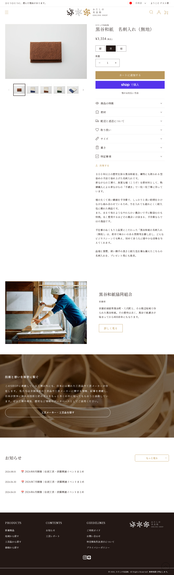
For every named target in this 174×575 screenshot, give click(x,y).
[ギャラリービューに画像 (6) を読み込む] (73, 90)
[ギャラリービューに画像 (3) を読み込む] (33, 90)
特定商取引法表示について (100, 541)
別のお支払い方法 (130, 92)
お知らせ (50, 530)
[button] (6, 12)
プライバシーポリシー (98, 547)
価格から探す (12, 547)
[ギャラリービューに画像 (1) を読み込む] (19, 90)
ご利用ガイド (94, 530)
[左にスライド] (9, 90)
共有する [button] (104, 165)
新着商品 (9, 530)
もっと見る (152, 458)
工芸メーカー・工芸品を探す (57, 412)
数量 (97, 56)
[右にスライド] (83, 90)
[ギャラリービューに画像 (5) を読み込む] (59, 90)
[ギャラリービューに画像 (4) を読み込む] (46, 90)
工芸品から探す (13, 541)
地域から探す (12, 536)
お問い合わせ (94, 536)
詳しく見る (111, 328)
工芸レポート (53, 536)
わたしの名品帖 (122, 571)
